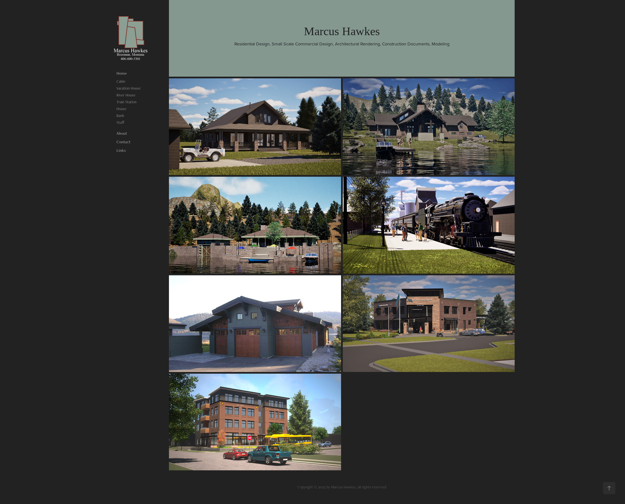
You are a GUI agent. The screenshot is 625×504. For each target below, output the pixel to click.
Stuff (120, 122)
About (121, 133)
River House (125, 95)
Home (121, 73)
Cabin (120, 81)
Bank (120, 115)
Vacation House (128, 88)
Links (121, 150)
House (121, 108)
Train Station (126, 101)
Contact (123, 141)
